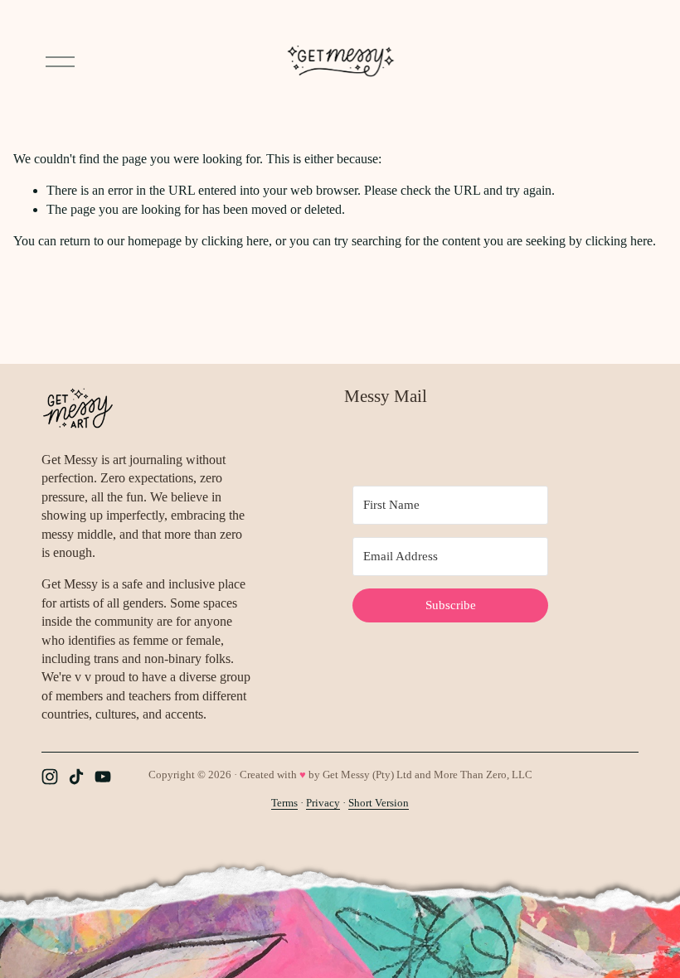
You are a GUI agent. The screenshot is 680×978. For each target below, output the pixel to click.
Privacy (323, 803)
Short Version (378, 803)
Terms (284, 803)
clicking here (235, 241)
